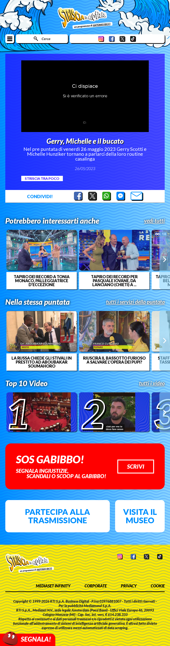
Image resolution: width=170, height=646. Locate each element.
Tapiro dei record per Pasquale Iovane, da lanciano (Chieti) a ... (114, 281)
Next (164, 259)
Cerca (46, 38)
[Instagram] (101, 39)
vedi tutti (154, 220)
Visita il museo (140, 516)
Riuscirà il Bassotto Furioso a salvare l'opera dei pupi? (114, 360)
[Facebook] (112, 39)
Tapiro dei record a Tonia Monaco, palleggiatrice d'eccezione (42, 281)
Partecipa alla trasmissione (57, 516)
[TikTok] (133, 39)
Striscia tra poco (42, 178)
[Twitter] (122, 39)
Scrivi (135, 466)
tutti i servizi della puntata (135, 302)
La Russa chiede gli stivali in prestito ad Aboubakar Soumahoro (42, 362)
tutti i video (152, 383)
